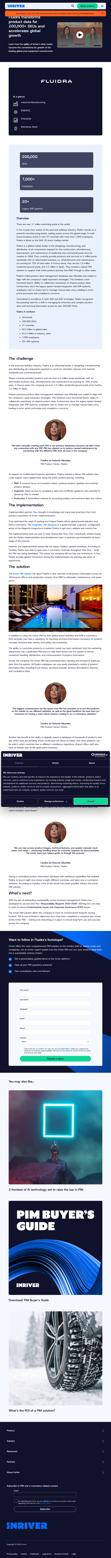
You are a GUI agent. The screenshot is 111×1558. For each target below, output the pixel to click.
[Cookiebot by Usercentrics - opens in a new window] (96, 755)
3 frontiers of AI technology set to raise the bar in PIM (46, 1190)
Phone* (22, 1028)
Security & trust (60, 1554)
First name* (24, 990)
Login (74, 1554)
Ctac (35, 512)
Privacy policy (12, 1554)
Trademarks (34, 1554)
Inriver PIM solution (22, 573)
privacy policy (64, 1051)
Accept (90, 801)
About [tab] (92, 763)
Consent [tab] (19, 763)
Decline (20, 801)
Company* (24, 1009)
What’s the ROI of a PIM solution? (32, 1411)
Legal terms (46, 1554)
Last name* (24, 1000)
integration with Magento (44, 524)
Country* (23, 1038)
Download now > (87, 13)
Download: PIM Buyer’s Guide (29, 1300)
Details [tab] (55, 763)
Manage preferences (54, 801)
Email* (22, 1019)
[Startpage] (16, 6)
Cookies (24, 1554)
